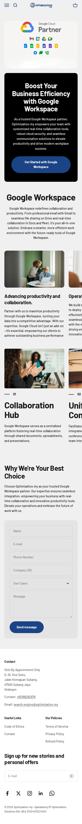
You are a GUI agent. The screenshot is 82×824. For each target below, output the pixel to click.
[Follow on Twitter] (18, 793)
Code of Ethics (14, 726)
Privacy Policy (54, 734)
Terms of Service (56, 726)
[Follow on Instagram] (30, 793)
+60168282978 (26, 697)
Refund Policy (54, 741)
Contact (9, 734)
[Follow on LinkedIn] (41, 793)
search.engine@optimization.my (36, 704)
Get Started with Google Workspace (41, 164)
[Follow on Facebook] (7, 793)
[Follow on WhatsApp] (52, 793)
